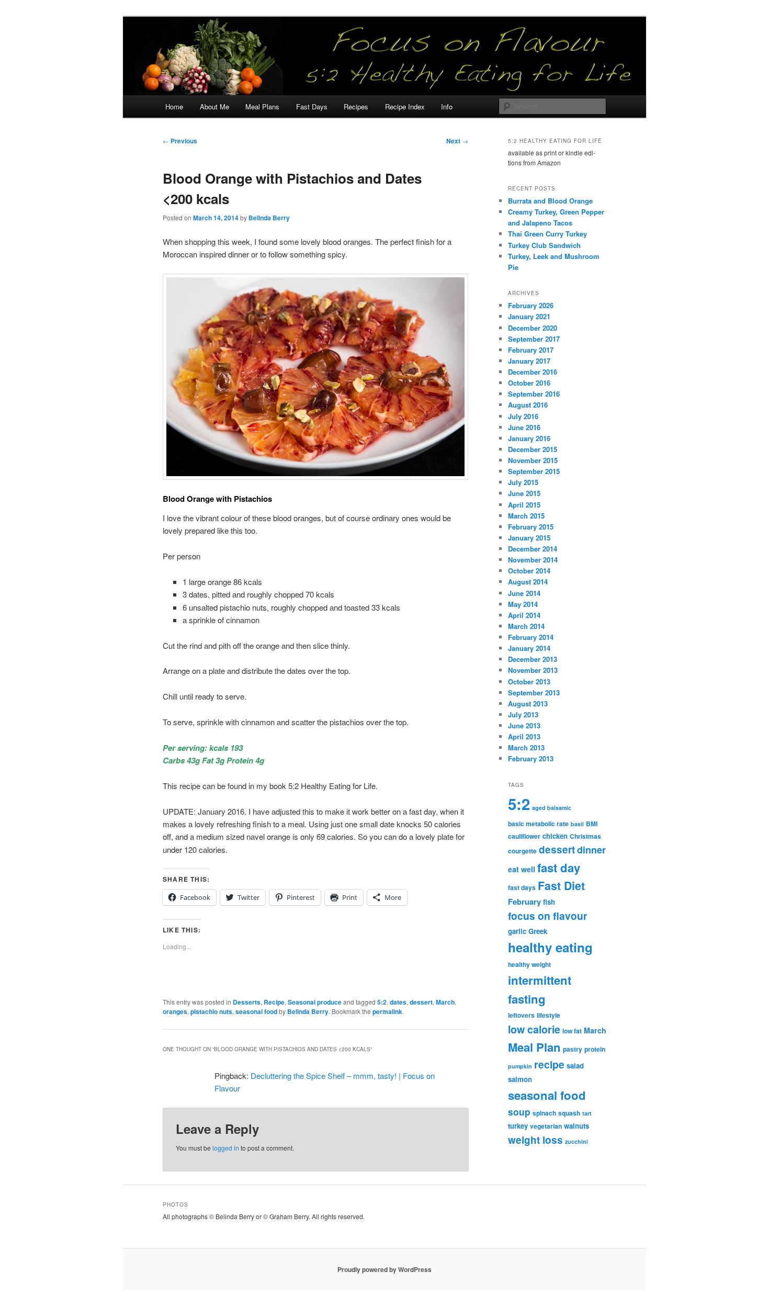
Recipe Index (405, 106)
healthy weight (529, 964)
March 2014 (526, 626)
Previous (180, 140)
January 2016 (529, 438)
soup (519, 1111)
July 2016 (523, 416)
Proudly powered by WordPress (384, 1269)
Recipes (356, 106)
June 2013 (524, 725)
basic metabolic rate (538, 823)
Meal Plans (262, 106)
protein (594, 1049)
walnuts (576, 1126)
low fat (572, 1030)
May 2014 (523, 604)
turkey (518, 1126)
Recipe (274, 1002)
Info (447, 106)
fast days (522, 887)
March (445, 1002)
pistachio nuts (211, 1011)
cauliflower (524, 836)
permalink (387, 1011)
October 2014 (529, 571)
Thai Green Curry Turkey (547, 234)
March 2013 (526, 747)
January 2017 (529, 361)
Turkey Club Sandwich (544, 245)
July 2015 (523, 482)
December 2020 (532, 328)
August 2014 (528, 582)
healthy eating (550, 947)
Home (174, 106)
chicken (555, 836)
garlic (517, 931)
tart (587, 1113)
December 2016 (532, 372)
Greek (537, 931)
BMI (591, 823)
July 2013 (523, 714)
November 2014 (533, 560)
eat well (521, 869)
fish (549, 902)
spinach (544, 1113)
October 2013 (529, 681)
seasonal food (256, 1011)
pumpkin (520, 1066)
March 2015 (526, 516)
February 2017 (530, 350)
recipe (549, 1064)
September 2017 (534, 339)
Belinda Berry (269, 217)
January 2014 (529, 648)
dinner (591, 850)
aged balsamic (551, 808)
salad (575, 1066)
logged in (225, 1147)
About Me (214, 106)
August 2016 (528, 405)
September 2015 (534, 471)
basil (577, 824)
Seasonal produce (315, 1002)
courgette (522, 850)
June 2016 (524, 427)
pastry (572, 1049)
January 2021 (529, 316)
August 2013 (528, 703)
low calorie (534, 1029)
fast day (558, 867)
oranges (175, 1011)
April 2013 (524, 736)
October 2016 (529, 383)
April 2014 (524, 615)
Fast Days (311, 106)
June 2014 (524, 593)
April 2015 (524, 505)
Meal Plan (534, 1047)
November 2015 (533, 460)
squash (569, 1113)
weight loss (535, 1140)
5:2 (382, 1002)
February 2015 (530, 527)
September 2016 (534, 394)
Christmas (585, 836)
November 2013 (533, 670)
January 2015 (529, 538)
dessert (421, 1002)
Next (457, 140)
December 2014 (532, 549)
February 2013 (530, 758)
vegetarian (546, 1126)
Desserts (247, 1002)
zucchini (576, 1141)
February (524, 901)
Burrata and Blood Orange (550, 201)
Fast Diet (561, 885)
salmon (520, 1079)
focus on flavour (547, 915)
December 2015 (532, 449)
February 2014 (530, 637)
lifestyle (548, 1015)
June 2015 (524, 493)
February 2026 (530, 305)
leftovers (521, 1015)
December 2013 (532, 659)
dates (398, 1002)
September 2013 (534, 692)
